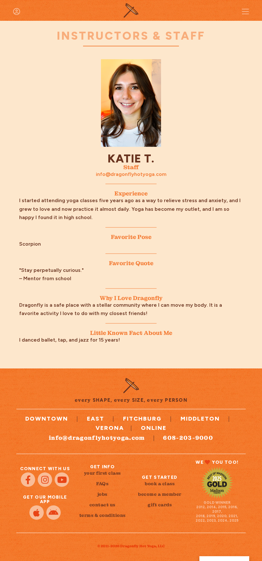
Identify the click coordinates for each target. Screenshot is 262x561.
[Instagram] (45, 479)
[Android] (53, 512)
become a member (159, 494)
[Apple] (36, 512)
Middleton (200, 418)
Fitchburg (142, 418)
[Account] (16, 11)
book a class (159, 483)
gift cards (160, 505)
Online (153, 427)
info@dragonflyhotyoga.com (131, 174)
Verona (110, 427)
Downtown (46, 418)
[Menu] (245, 11)
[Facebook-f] (28, 479)
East (95, 418)
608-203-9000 (188, 437)
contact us (102, 505)
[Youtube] (62, 479)
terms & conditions (102, 515)
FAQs (102, 483)
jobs (102, 494)
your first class (102, 473)
